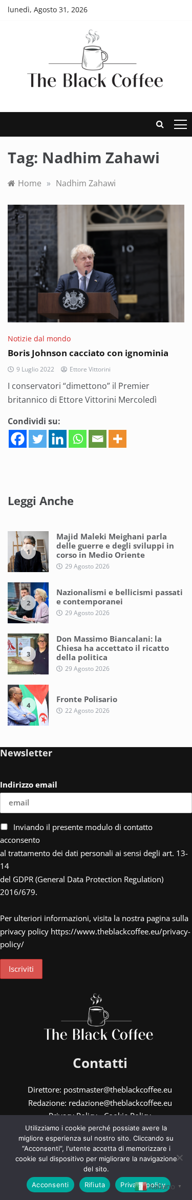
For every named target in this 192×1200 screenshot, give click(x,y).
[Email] (97, 439)
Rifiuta (94, 1185)
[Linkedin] (58, 439)
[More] (117, 439)
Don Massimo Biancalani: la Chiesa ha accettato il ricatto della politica (112, 648)
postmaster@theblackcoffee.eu (117, 1089)
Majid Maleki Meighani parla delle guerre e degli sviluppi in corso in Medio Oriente (115, 545)
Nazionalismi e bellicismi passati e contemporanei (119, 596)
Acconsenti (50, 1185)
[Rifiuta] (179, 1157)
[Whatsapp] (78, 439)
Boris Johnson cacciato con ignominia (88, 353)
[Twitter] (38, 439)
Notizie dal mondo (39, 338)
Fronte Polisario (86, 699)
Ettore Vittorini (90, 369)
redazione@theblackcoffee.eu (120, 1103)
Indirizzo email (28, 784)
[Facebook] (18, 439)
